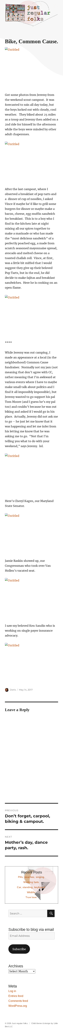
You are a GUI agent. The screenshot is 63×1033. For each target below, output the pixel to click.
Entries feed (15, 995)
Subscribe (19, 949)
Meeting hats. (31, 882)
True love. (31, 897)
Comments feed (18, 1000)
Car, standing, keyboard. (31, 887)
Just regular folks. (20, 1023)
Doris (13, 689)
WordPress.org (17, 1005)
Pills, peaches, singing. (31, 877)
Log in (12, 991)
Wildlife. (31, 892)
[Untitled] (31, 67)
